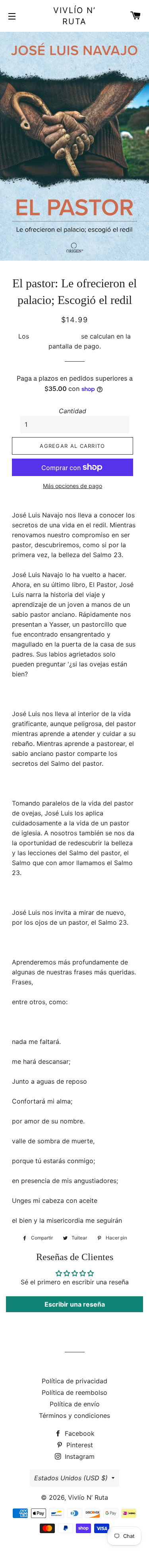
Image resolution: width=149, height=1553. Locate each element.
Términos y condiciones (74, 1415)
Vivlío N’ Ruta (74, 16)
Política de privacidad (74, 1381)
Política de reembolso (74, 1392)
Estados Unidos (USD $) (71, 1478)
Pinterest (78, 1445)
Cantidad (72, 411)
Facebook (79, 1433)
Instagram (79, 1456)
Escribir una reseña (75, 1304)
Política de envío (75, 1404)
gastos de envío (55, 336)
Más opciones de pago (72, 485)
